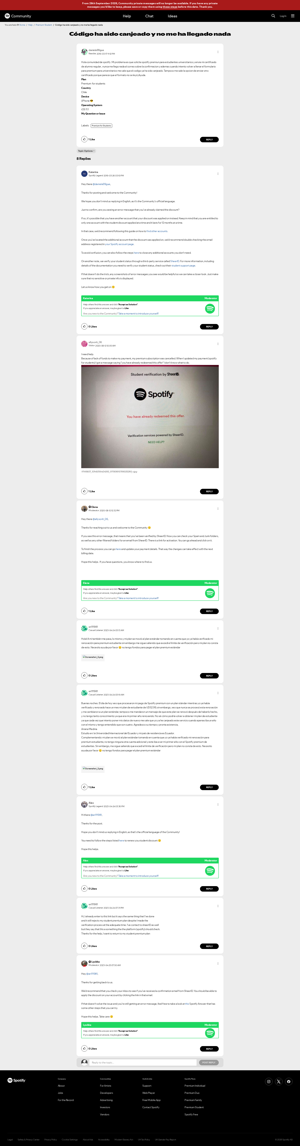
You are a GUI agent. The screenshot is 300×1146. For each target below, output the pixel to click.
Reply (209, 139)
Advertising (106, 1100)
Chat (149, 16)
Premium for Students (101, 125)
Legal (10, 1139)
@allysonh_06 (100, 519)
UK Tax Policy (144, 1139)
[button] (218, 52)
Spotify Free (191, 1114)
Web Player (148, 1093)
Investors (105, 1107)
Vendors (104, 1114)
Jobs (60, 1093)
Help (127, 16)
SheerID (174, 261)
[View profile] (84, 51)
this (187, 1003)
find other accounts (157, 231)
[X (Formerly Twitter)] (278, 1081)
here (136, 252)
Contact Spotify (151, 1107)
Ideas (172, 16)
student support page (183, 265)
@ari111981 (96, 815)
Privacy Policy (50, 1139)
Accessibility (104, 1139)
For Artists (105, 1085)
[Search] (273, 16)
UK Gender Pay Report (165, 1139)
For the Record (66, 1100)
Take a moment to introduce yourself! (138, 313)
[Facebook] (288, 1081)
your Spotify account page (119, 244)
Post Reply (208, 1062)
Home (22, 24)
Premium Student (44, 24)
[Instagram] (268, 1081)
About (61, 1085)
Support (146, 1085)
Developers (106, 1093)
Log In (283, 16)
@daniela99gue (101, 184)
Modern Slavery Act (124, 1139)
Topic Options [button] (85, 150)
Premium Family (193, 1100)
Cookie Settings (70, 1139)
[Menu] (292, 16)
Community (21, 16)
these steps (170, 6)
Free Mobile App (151, 1100)
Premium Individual (195, 1085)
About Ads (88, 1139)
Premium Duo (192, 1093)
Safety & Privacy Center (29, 1139)
